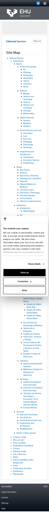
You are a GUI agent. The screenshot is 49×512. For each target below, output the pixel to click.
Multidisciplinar (26, 428)
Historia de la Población (29, 329)
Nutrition (26, 126)
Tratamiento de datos (22, 468)
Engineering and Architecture (27, 153)
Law (25, 136)
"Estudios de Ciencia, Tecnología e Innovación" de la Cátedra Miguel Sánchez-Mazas (32, 399)
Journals (20, 411)
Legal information (8, 492)
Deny (24, 290)
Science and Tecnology (28, 98)
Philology (27, 72)
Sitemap (4, 503)
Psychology (28, 144)
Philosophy (28, 75)
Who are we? (18, 440)
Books (19, 63)
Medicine (27, 123)
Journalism (28, 133)
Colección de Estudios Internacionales (32, 389)
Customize (23, 281)
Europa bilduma (30, 407)
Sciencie (23, 90)
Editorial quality (19, 451)
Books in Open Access (26, 432)
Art (24, 69)
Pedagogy (27, 141)
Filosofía (23, 181)
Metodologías (29, 211)
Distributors (18, 471)
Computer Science (31, 160)
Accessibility (6, 486)
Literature (27, 83)
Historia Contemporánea (30, 201)
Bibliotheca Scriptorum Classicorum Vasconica (33, 372)
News (15, 457)
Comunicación (26, 198)
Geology (26, 110)
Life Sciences (25, 417)
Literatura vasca (27, 189)
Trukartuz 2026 (19, 437)
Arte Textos (25, 169)
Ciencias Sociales (27, 195)
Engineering (28, 162)
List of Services (19, 454)
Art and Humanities (28, 66)
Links (15, 465)
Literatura (24, 360)
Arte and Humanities (28, 414)
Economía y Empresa (29, 175)
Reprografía (18, 474)
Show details (34, 264)
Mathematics (28, 113)
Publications (18, 61)
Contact (16, 448)
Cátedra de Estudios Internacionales (32, 383)
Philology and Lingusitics (30, 178)
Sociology (27, 147)
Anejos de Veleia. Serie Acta (34, 305)
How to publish (19, 442)
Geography (28, 78)
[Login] (38, 3)
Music (25, 86)
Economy (27, 138)
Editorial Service (17, 58)
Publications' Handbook (23, 445)
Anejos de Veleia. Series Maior (34, 311)
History (26, 80)
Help (3, 508)
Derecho (23, 172)
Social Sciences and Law (30, 130)
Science (26, 102)
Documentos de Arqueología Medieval (32, 324)
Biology (26, 93)
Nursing (26, 120)
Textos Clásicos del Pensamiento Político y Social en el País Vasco (32, 346)
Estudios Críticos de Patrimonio (31, 355)
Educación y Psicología (30, 192)
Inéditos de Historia (31, 333)
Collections (21, 205)
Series (19, 167)
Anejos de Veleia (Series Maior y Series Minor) (32, 298)
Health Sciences (27, 117)
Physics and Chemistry (28, 106)
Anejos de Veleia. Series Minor (34, 317)
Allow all (24, 272)
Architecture (28, 157)
